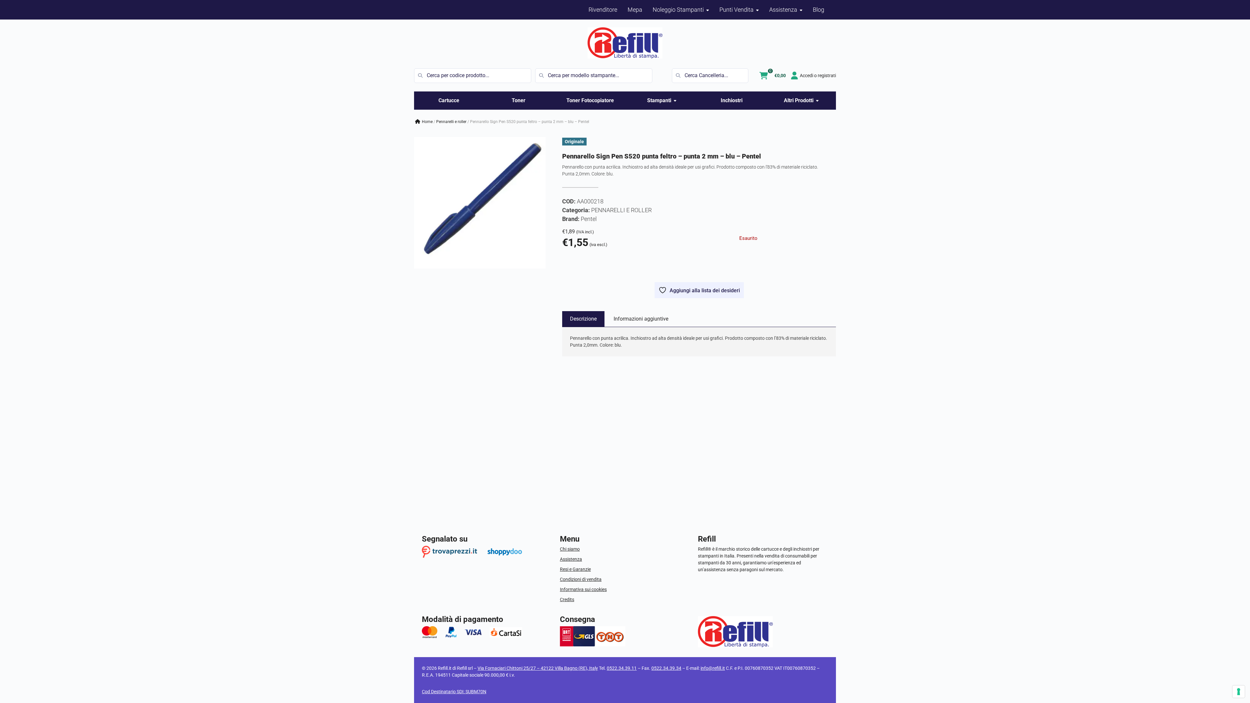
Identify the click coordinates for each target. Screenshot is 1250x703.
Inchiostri (732, 100)
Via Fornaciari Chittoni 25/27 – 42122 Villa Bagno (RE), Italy (538, 668)
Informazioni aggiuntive (641, 319)
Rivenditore (603, 9)
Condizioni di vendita (581, 579)
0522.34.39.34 (666, 668)
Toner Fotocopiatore (590, 100)
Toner (518, 100)
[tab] (583, 319)
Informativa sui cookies (583, 589)
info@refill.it (713, 668)
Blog (818, 9)
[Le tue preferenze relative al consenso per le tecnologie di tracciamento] (1238, 691)
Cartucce (448, 100)
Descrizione (583, 319)
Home (427, 121)
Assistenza (571, 559)
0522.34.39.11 (622, 668)
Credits (567, 599)
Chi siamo (570, 549)
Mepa (635, 9)
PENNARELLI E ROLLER (451, 121)
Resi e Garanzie (575, 569)
